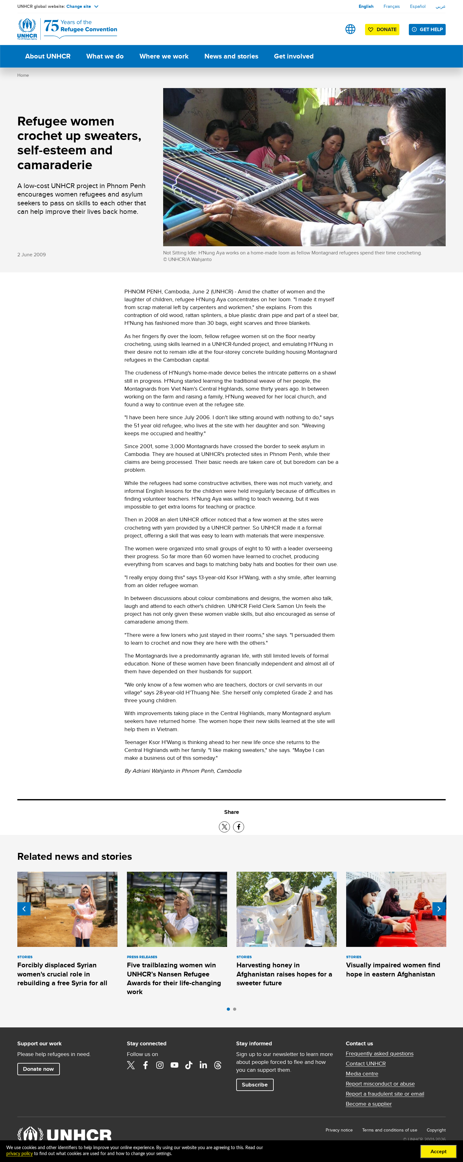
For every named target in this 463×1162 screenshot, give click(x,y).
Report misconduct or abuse (380, 1083)
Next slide (439, 908)
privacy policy (19, 1154)
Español (418, 6)
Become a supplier (369, 1103)
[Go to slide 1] (230, 1011)
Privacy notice (339, 1130)
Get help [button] (431, 29)
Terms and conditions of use (389, 1130)
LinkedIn (203, 1065)
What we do (105, 56)
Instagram (160, 1065)
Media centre (362, 1073)
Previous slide (24, 908)
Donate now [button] (38, 1069)
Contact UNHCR (366, 1063)
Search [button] (330, 29)
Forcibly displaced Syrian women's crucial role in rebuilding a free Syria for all (62, 974)
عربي (441, 6)
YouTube (174, 1065)
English (366, 6)
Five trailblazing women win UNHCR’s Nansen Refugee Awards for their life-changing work (174, 978)
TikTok (189, 1065)
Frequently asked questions (380, 1053)
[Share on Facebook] (238, 826)
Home (23, 75)
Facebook (145, 1065)
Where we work (164, 56)
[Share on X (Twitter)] (224, 826)
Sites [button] (350, 29)
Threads (218, 1065)
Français (392, 6)
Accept (439, 1151)
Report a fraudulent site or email (385, 1093)
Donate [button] (387, 29)
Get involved (294, 56)
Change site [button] (78, 6)
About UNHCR (48, 56)
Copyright (436, 1130)
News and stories (231, 56)
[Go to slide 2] (236, 1011)
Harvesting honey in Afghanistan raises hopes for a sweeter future (284, 974)
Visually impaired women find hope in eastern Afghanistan (393, 969)
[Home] (61, 29)
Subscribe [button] (255, 1085)
